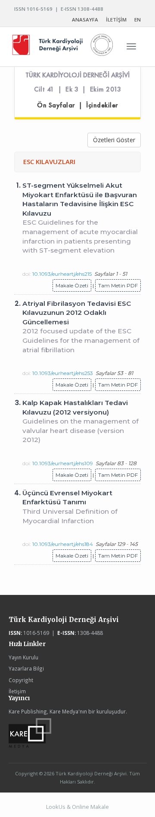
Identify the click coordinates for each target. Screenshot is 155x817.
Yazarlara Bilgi (26, 668)
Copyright (21, 680)
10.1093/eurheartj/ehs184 (62, 544)
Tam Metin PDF (118, 285)
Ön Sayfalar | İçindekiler (77, 105)
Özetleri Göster (114, 140)
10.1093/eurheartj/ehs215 (62, 274)
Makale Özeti (72, 285)
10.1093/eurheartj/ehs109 (62, 463)
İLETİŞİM (116, 19)
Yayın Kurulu (23, 657)
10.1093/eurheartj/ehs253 (62, 373)
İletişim (17, 691)
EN (137, 19)
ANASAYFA (85, 19)
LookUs (55, 807)
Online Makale (90, 807)
